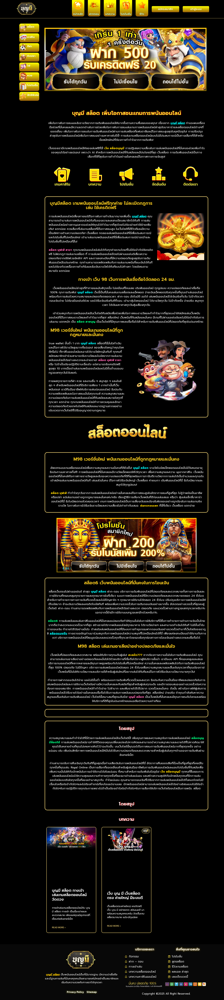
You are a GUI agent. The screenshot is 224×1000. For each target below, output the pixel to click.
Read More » (59, 927)
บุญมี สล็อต (53, 974)
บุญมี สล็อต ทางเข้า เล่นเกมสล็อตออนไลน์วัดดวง (69, 895)
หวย (29, 75)
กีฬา (29, 46)
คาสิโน (31, 37)
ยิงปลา (31, 56)
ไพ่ (28, 66)
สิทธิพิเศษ (33, 95)
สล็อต (30, 27)
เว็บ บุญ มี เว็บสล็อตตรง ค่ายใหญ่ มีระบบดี (125, 896)
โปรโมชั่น (32, 85)
